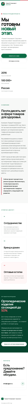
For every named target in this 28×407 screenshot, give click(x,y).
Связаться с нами (14, 56)
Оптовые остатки (14, 61)
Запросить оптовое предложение (14, 344)
